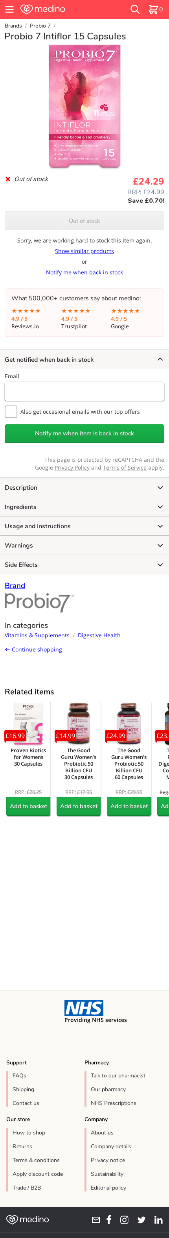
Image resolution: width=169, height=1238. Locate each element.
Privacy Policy (72, 467)
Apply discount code (38, 1174)
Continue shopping (36, 649)
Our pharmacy (108, 1089)
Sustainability (107, 1174)
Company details (111, 1146)
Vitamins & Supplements (37, 635)
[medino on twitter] (139, 1220)
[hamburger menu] (9, 9)
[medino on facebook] (106, 1220)
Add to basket (28, 806)
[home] (58, 9)
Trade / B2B (27, 1188)
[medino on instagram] (122, 1220)
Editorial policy (108, 1188)
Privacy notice (108, 1160)
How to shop (29, 1132)
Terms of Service (125, 467)
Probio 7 (40, 26)
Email (12, 376)
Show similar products (84, 251)
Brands (13, 26)
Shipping (23, 1089)
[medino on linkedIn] (156, 1220)
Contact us (26, 1103)
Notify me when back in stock (84, 272)
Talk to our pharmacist (118, 1075)
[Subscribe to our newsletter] (93, 1220)
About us (102, 1132)
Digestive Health (99, 635)
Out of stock (84, 221)
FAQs (19, 1075)
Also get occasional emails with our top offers (80, 411)
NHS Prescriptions (113, 1103)
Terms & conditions (36, 1160)
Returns (22, 1146)
